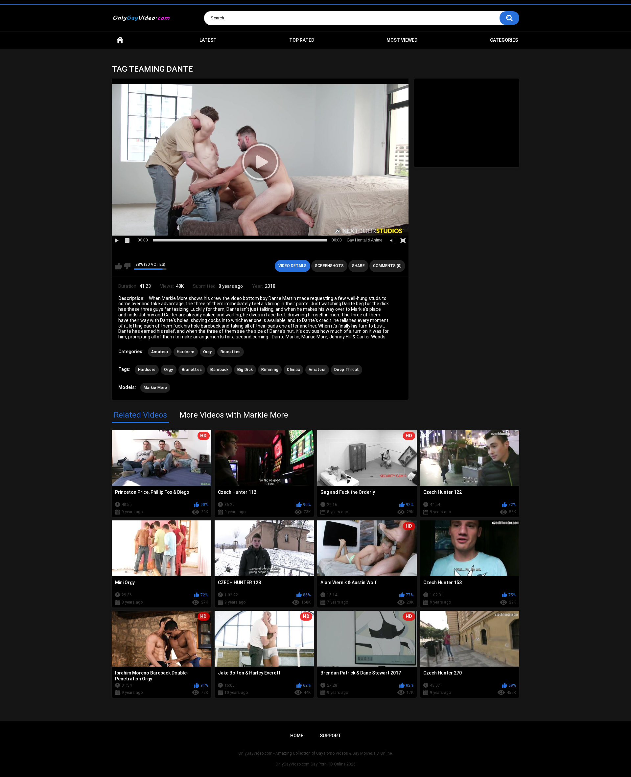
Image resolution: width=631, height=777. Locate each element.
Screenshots (329, 265)
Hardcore (185, 352)
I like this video (118, 266)
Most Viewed (401, 40)
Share (358, 265)
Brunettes (231, 352)
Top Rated (301, 40)
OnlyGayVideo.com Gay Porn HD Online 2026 (315, 764)
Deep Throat (346, 369)
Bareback (219, 369)
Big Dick (245, 369)
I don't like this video (127, 266)
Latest (208, 40)
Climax (293, 369)
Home (120, 40)
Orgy (207, 352)
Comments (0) (387, 265)
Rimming (269, 369)
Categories (504, 40)
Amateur (159, 352)
